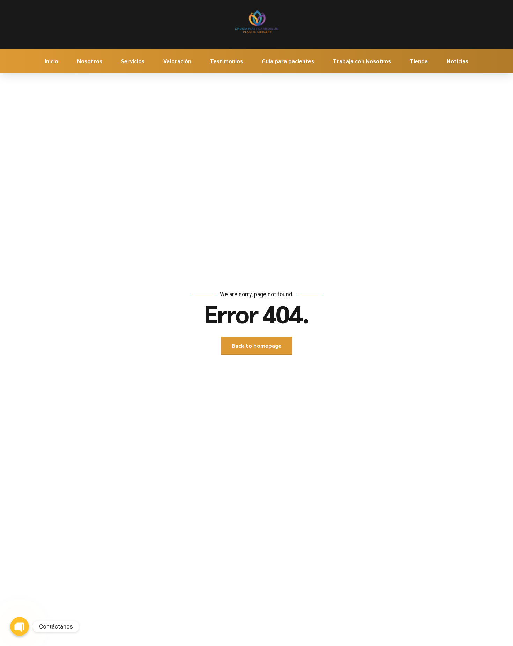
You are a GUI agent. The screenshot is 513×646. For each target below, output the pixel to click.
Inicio (51, 61)
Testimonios (226, 61)
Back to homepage (257, 345)
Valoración (177, 61)
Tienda (419, 61)
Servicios (132, 61)
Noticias (457, 61)
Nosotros (89, 61)
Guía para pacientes (288, 61)
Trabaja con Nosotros (362, 61)
